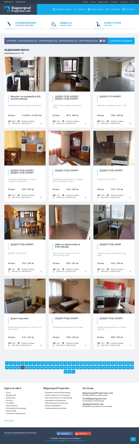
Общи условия (11, 411)
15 (65, 363)
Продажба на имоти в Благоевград (57, 392)
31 (128, 363)
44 (50, 367)
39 (30, 367)
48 (65, 367)
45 (54, 367)
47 (62, 367)
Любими (114, 9)
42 (42, 367)
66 (65, 372)
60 (112, 367)
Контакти (114, 2)
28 (116, 363)
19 (81, 363)
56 (97, 367)
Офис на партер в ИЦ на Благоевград (67, 245)
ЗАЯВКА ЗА (66, 24)
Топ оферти (10, 403)
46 (58, 367)
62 (120, 367)
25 (105, 363)
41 (38, 367)
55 (93, 367)
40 (34, 367)
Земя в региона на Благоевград (56, 403)
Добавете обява (63, 9)
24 (101, 363)
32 (132, 363)
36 (19, 367)
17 (73, 363)
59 (108, 367)
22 (93, 363)
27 (112, 363)
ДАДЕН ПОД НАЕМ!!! (66, 170)
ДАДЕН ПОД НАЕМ (110, 244)
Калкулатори (97, 9)
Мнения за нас (103, 2)
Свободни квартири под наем (55, 408)
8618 (102, 121)
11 (50, 363)
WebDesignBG (9, 421)
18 (77, 363)
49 (69, 367)
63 (124, 367)
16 (69, 363)
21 (89, 363)
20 (85, 363)
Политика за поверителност (16, 413)
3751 (58, 195)
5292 (58, 269)
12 (54, 363)
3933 (102, 343)
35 (15, 367)
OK (133, 439)
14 (62, 363)
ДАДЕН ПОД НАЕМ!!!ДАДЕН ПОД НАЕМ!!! (66, 97)
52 (81, 367)
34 (11, 367)
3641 (13, 269)
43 (46, 367)
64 (128, 367)
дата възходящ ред (68, 41)
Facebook (65, 434)
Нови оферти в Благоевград (16, 408)
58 (105, 367)
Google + (83, 434)
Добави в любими (27, 121)
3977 (13, 195)
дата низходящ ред (88, 41)
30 (124, 363)
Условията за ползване (54, 440)
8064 (13, 343)
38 (26, 367)
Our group (123, 2)
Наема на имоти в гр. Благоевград (57, 395)
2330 (102, 195)
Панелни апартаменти (53, 405)
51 (77, 367)
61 (116, 367)
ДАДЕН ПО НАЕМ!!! (110, 96)
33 (7, 367)
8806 (13, 121)
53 (85, 367)
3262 (58, 343)
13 (58, 363)
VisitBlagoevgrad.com (95, 399)
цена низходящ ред (48, 41)
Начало (85, 2)
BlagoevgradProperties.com (98, 394)
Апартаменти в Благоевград (55, 400)
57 (101, 367)
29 (120, 363)
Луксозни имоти (11, 405)
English (132, 2)
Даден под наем (19, 318)
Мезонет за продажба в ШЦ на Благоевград (26, 97)
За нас (93, 2)
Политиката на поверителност (75, 440)
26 (108, 363)
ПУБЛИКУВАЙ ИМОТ (26, 24)
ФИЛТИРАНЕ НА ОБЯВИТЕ (121, 41)
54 (89, 367)
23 (97, 363)
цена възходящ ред (27, 41)
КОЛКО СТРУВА (112, 24)
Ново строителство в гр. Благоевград (58, 398)
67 (69, 372)
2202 (58, 121)
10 (46, 363)
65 (132, 367)
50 (73, 367)
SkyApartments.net (97, 405)
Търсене (81, 9)
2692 (102, 269)
